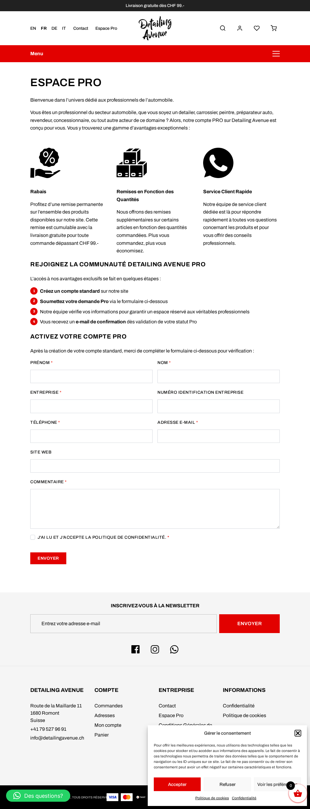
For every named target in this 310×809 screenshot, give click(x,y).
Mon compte (107, 725)
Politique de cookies (212, 798)
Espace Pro (106, 28)
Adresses (104, 715)
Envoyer (48, 558)
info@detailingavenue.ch (57, 737)
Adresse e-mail (177, 422)
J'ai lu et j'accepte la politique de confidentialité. (102, 537)
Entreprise (45, 392)
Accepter (177, 784)
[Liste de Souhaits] (257, 28)
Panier (101, 734)
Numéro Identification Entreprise (200, 392)
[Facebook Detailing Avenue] (135, 649)
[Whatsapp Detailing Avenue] (174, 649)
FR (44, 28)
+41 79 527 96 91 (48, 729)
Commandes (108, 705)
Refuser (227, 784)
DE (54, 28)
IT (64, 28)
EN (33, 28)
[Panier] (274, 28)
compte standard (80, 291)
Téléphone (45, 422)
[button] (298, 733)
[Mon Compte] (240, 28)
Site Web (40, 452)
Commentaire (48, 482)
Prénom (41, 362)
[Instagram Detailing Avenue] (155, 649)
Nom (164, 362)
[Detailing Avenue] (155, 28)
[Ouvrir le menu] (276, 53)
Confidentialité (244, 798)
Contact (80, 28)
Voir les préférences (277, 784)
